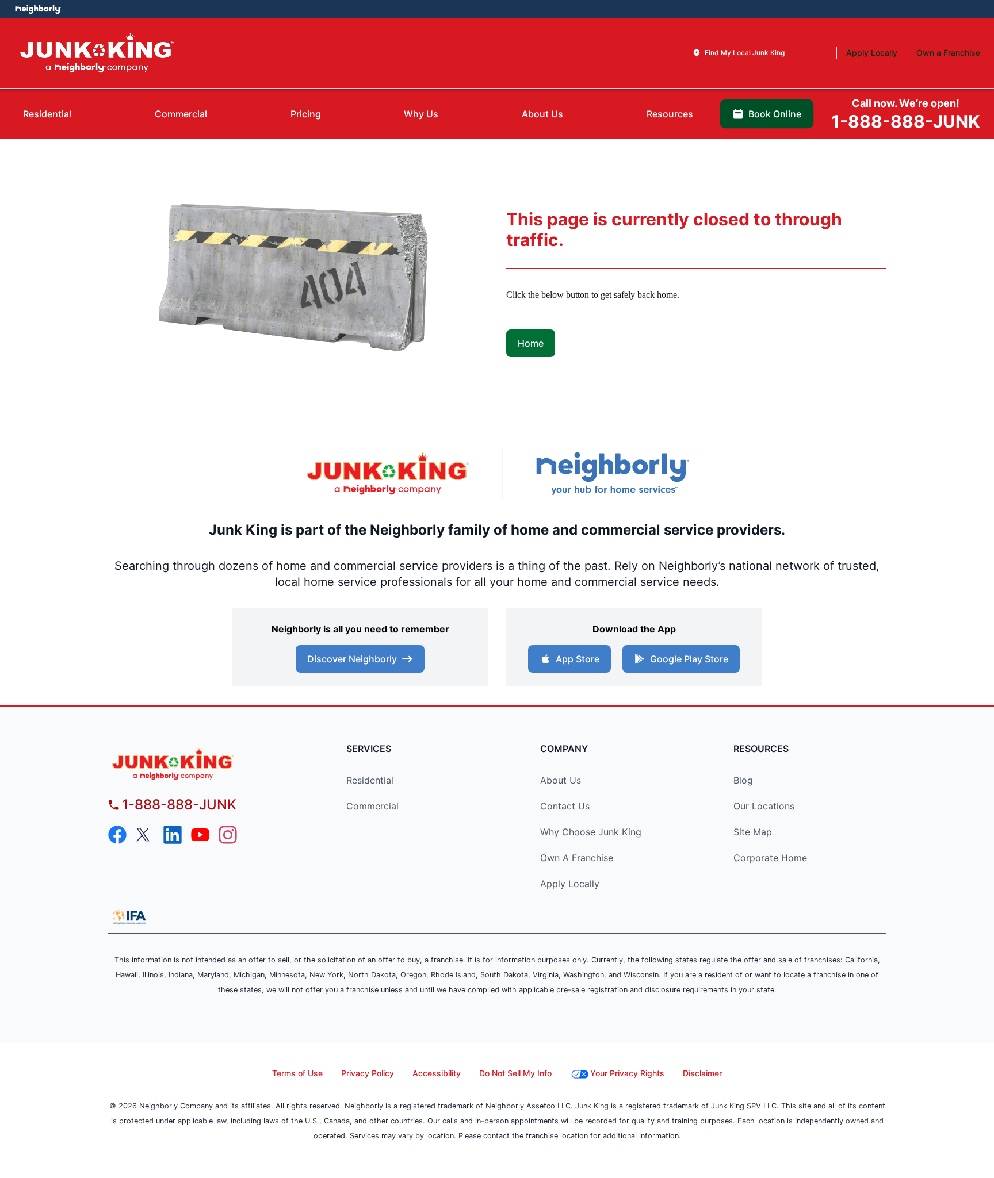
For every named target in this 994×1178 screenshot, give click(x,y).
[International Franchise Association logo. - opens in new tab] (129, 917)
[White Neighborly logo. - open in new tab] (38, 9)
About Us (560, 780)
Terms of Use (297, 1073)
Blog (743, 780)
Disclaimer (702, 1073)
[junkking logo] (206, 764)
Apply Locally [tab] (871, 52)
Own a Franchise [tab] (948, 52)
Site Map (752, 832)
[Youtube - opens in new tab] (200, 835)
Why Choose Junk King (590, 832)
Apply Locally (569, 883)
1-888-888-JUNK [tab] (905, 114)
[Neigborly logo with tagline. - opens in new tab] (612, 473)
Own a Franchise (576, 858)
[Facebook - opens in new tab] (117, 835)
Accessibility (436, 1073)
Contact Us (565, 806)
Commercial (372, 806)
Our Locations (763, 806)
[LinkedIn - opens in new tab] (172, 835)
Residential (369, 780)
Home (531, 343)
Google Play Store (689, 659)
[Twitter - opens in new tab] (145, 835)
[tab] (738, 53)
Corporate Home (770, 858)
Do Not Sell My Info (515, 1073)
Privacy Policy (367, 1073)
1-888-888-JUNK (179, 804)
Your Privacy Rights (627, 1073)
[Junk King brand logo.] (97, 53)
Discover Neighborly (352, 659)
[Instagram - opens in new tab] (228, 835)
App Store (577, 659)
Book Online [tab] (774, 114)
